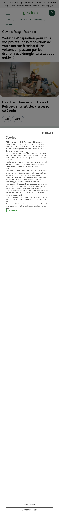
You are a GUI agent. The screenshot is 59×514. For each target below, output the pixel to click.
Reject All (46, 132)
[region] (29, 321)
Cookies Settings (29, 504)
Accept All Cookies (29, 510)
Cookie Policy (12, 210)
